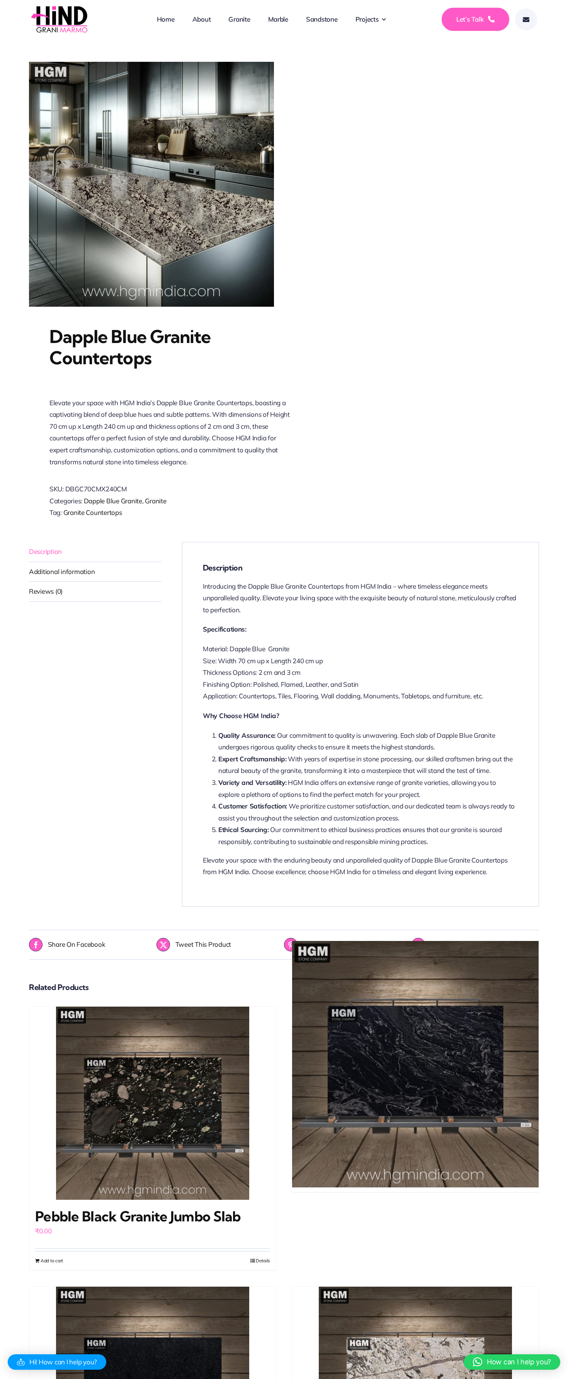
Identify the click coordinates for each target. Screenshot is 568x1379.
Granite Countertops (92, 512)
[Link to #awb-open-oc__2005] (526, 19)
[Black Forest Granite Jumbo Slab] (415, 1064)
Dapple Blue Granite (113, 501)
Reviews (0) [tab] (46, 591)
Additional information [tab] (62, 571)
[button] (57, 1362)
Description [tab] (45, 551)
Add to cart (52, 1261)
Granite (155, 501)
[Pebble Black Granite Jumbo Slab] (152, 1103)
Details (263, 1261)
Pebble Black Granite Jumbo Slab (138, 1216)
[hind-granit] (60, 9)
